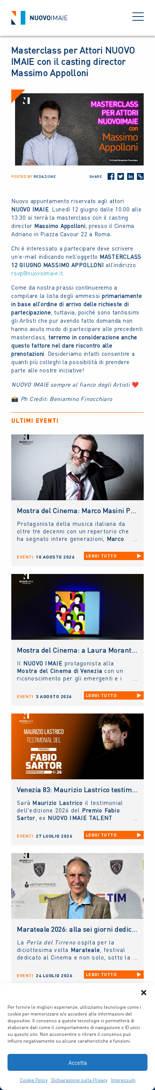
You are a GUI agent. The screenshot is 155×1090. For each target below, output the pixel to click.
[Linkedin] (130, 176)
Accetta (77, 1062)
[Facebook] (111, 176)
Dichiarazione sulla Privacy (79, 1080)
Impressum (123, 1080)
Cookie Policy (33, 1080)
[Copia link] (140, 176)
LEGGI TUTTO (101, 556)
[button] (143, 992)
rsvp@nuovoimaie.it (37, 273)
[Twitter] (120, 176)
